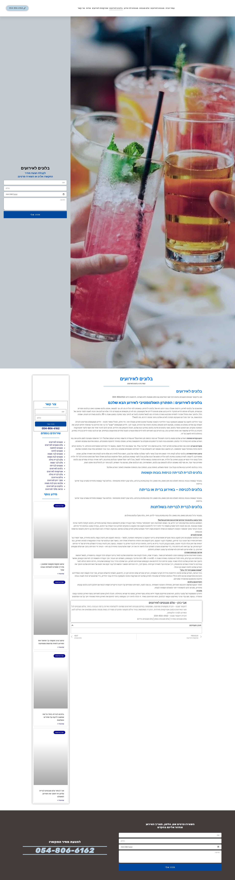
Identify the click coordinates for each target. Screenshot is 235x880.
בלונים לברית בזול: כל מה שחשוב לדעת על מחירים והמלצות (53, 717)
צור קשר (81, 8)
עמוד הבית (170, 8)
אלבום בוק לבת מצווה (54, 483)
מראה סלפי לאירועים (54, 489)
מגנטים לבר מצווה (55, 454)
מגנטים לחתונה (56, 448)
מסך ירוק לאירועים (55, 480)
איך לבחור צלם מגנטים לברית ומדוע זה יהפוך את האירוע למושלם (51, 794)
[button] (72, 625)
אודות (88, 8)
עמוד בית (142, 384)
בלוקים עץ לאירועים (55, 486)
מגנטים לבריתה (56, 465)
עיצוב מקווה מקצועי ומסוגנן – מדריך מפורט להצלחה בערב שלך (52, 567)
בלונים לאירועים (116, 8)
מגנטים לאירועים (157, 8)
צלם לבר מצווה (56, 462)
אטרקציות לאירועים (100, 8)
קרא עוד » (60, 574)
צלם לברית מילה (56, 459)
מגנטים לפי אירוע (131, 8)
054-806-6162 (51, 428)
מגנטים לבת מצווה (55, 457)
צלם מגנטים (144, 8)
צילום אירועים (57, 477)
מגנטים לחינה (57, 451)
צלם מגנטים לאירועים (54, 445)
